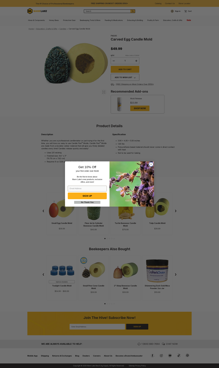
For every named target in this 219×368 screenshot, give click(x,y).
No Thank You (87, 202)
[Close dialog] (151, 164)
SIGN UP (87, 196)
